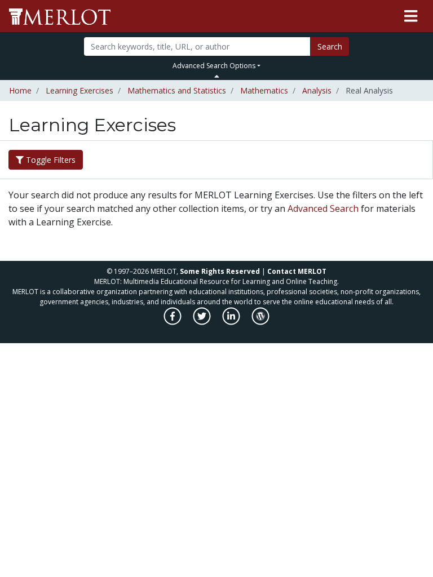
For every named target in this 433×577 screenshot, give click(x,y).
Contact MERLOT (296, 271)
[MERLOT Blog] (260, 322)
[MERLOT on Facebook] (173, 322)
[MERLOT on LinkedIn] (232, 322)
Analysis (317, 90)
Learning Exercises (79, 90)
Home (20, 90)
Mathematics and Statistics (176, 90)
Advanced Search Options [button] (214, 65)
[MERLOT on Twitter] (203, 322)
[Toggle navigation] (410, 16)
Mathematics (264, 90)
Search (329, 46)
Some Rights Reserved (220, 271)
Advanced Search (323, 208)
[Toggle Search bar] (216, 76)
